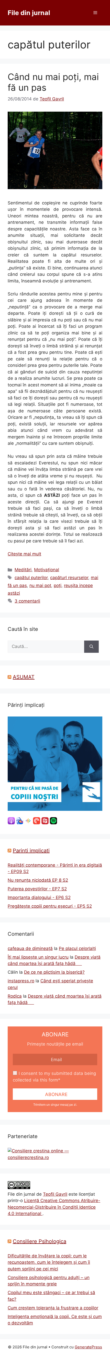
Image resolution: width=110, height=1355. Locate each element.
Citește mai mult (24, 553)
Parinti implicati (31, 851)
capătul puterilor (31, 577)
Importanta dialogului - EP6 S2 (39, 897)
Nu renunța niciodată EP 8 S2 (38, 880)
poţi (57, 585)
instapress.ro (21, 980)
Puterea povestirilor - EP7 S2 (37, 888)
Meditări (23, 569)
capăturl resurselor (69, 577)
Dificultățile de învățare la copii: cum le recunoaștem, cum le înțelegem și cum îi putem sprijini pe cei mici (49, 1262)
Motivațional (46, 569)
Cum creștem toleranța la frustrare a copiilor (53, 1307)
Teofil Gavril (55, 1194)
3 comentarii (27, 601)
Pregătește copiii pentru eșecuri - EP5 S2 (50, 906)
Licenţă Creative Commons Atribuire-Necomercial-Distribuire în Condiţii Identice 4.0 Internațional (54, 1207)
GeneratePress (88, 1347)
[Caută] (91, 647)
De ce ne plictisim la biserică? (54, 972)
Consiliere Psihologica (39, 1241)
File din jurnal (29, 13)
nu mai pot (40, 585)
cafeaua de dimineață (30, 948)
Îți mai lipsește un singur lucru (38, 957)
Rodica (15, 996)
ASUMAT (24, 677)
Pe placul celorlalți (77, 948)
